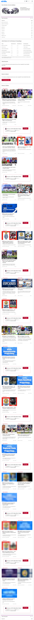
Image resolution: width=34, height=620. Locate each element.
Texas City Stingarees (4, 55)
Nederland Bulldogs (4, 50)
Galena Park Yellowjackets (5, 48)
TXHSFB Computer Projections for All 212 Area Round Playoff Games (24, 532)
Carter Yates (5, 124)
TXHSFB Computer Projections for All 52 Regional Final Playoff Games (9, 455)
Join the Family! (25, 128)
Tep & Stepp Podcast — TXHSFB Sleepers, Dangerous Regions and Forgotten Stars (8, 242)
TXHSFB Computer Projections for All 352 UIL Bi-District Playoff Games (9, 579)
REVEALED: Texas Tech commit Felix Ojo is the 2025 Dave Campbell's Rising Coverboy (24, 483)
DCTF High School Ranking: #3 (25, 8)
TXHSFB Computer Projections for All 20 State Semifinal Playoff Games (24, 387)
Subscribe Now (6, 68)
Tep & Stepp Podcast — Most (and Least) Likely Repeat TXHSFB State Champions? (24, 242)
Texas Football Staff (6, 105)
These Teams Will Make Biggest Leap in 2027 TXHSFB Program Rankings (9, 261)
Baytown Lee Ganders (4, 45)
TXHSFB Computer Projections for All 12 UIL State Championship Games (9, 358)
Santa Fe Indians (4, 53)
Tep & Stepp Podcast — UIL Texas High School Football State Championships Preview (9, 387)
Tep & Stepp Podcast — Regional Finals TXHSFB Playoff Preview (8, 483)
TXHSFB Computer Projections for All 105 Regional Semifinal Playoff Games (9, 504)
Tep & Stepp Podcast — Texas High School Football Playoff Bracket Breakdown (24, 580)
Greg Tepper (20, 105)
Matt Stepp (5, 440)
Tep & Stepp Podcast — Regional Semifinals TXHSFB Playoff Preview (9, 532)
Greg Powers (21, 295)
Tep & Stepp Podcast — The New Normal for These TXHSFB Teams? (24, 195)
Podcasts (20, 183)
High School (5, 88)
